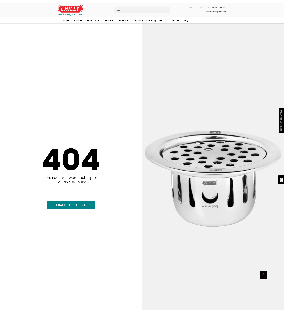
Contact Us (174, 20)
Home (66, 20)
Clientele (108, 20)
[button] (71, 205)
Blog (186, 20)
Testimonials (123, 20)
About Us (78, 20)
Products (91, 20)
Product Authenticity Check (149, 20)
